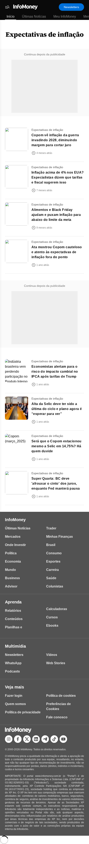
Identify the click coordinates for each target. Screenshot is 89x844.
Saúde (51, 578)
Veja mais (14, 687)
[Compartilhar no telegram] (45, 739)
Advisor (11, 586)
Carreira (52, 570)
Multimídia (15, 646)
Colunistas (54, 586)
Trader (51, 528)
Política (11, 553)
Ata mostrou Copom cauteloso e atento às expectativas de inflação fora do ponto (56, 252)
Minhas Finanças (59, 536)
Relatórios (13, 610)
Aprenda (13, 602)
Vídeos (51, 655)
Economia (13, 561)
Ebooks (52, 625)
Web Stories (55, 663)
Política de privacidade (23, 712)
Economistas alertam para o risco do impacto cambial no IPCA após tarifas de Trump (54, 371)
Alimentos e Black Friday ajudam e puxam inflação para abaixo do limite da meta (56, 214)
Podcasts (12, 671)
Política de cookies (61, 695)
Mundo (10, 570)
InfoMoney (15, 519)
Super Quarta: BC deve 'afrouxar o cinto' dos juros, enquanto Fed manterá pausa (55, 483)
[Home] (25, 7)
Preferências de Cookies (58, 706)
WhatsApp (13, 663)
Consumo (54, 553)
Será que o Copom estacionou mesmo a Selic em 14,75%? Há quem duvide (56, 446)
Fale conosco (56, 717)
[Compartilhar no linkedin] (36, 739)
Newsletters (71, 7)
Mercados (12, 536)
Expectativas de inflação (45, 34)
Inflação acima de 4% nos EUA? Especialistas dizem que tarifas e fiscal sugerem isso (57, 177)
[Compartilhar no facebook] (18, 739)
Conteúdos (14, 619)
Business (12, 578)
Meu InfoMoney (64, 16)
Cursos (52, 617)
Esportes (53, 561)
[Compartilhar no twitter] (27, 739)
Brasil (50, 545)
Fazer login (13, 695)
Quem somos (15, 704)
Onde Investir (15, 545)
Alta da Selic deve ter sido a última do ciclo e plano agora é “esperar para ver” (56, 409)
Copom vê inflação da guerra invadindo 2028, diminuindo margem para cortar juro (55, 140)
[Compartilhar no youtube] (63, 739)
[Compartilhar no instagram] (8, 739)
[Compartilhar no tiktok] (54, 739)
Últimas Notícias (34, 16)
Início (10, 16)
